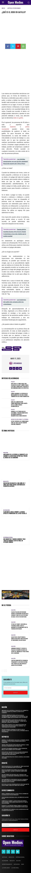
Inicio (3, 8)
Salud (13, 381)
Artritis (9, 347)
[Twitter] (13, 46)
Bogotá (5, 481)
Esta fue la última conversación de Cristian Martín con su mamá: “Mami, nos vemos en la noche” (15, 785)
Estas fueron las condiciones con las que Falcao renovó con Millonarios (19, 422)
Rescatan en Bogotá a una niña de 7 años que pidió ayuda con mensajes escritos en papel (14, 484)
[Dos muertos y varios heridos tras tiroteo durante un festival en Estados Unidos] (15, 526)
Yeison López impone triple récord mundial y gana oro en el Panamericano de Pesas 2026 (15, 745)
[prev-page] (3, 671)
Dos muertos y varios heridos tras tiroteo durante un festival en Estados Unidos (14, 540)
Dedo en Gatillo (7, 350)
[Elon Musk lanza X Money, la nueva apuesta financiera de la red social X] (15, 499)
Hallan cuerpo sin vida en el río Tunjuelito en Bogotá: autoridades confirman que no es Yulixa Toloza (15, 776)
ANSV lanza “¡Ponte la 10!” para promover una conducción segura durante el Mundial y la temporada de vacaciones (14, 726)
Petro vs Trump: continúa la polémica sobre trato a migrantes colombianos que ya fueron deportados (19, 626)
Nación (5, 452)
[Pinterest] (18, 46)
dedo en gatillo (18, 118)
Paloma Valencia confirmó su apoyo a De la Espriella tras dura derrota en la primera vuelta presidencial (15, 730)
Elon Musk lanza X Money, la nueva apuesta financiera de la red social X (15, 513)
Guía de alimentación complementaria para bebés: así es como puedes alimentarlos (19, 404)
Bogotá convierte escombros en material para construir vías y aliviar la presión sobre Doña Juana (14, 771)
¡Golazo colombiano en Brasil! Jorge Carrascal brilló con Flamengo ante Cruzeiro (14, 749)
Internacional (8, 537)
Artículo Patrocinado (14, 8)
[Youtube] (20, 368)
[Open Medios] (11, 363)
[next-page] (5, 671)
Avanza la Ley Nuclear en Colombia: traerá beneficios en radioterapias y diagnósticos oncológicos (19, 413)
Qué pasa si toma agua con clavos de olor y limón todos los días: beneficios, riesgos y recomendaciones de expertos (20, 386)
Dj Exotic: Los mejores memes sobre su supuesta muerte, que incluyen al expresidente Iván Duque (15, 806)
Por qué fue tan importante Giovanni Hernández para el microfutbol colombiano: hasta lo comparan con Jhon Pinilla (15, 753)
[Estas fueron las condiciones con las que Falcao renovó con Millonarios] (6, 422)
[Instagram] (13, 368)
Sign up (15, 692)
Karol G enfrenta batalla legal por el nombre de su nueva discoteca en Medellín (15, 794)
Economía (6, 510)
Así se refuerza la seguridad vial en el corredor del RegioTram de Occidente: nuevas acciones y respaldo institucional (15, 780)
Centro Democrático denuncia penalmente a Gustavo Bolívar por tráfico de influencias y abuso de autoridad (19, 662)
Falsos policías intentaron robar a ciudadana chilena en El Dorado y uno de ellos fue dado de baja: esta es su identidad (19, 614)
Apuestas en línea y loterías (19, 419)
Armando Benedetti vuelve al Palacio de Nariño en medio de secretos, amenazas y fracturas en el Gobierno (20, 650)
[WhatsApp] (23, 46)
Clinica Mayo (17, 347)
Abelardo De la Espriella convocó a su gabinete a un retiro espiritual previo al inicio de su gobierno (15, 455)
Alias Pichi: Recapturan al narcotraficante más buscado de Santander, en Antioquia (19, 638)
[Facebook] (7, 46)
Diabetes (16, 350)
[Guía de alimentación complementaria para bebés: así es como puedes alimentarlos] (6, 403)
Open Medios (17, 363)
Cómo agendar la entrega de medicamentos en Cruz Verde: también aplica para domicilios (20, 395)
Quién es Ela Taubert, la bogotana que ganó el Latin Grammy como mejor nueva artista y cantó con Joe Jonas (15, 802)
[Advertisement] (15, 71)
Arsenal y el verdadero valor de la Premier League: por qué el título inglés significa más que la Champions (15, 741)
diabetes (13, 127)
